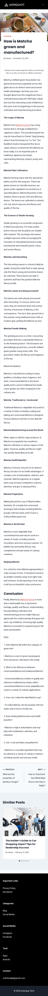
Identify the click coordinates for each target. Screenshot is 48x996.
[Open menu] (43, 4)
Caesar (8, 58)
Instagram (7, 933)
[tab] (19, 860)
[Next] (41, 833)
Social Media (8, 914)
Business (7, 36)
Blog (5, 910)
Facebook (7, 937)
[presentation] (24, 822)
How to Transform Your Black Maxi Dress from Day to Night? (36, 778)
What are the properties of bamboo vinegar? (11, 776)
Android (6, 959)
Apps (5, 955)
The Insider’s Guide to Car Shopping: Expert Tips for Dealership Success (21, 844)
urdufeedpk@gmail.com (14, 978)
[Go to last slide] (6, 833)
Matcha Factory (23, 125)
